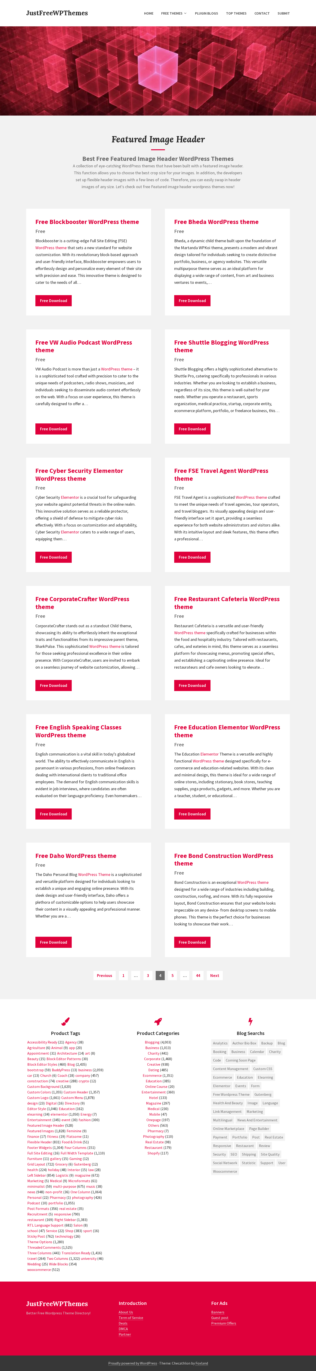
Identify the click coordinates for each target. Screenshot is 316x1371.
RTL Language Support (45, 1225)
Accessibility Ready (42, 1042)
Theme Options (39, 1241)
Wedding (34, 1264)
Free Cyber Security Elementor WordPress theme (79, 474)
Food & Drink (72, 1142)
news (31, 1192)
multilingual (222, 1120)
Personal (34, 1197)
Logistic (62, 1175)
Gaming (75, 1158)
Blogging (152, 1042)
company (82, 1075)
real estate (68, 1208)
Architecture (67, 1053)
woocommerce (39, 1269)
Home (148, 13)
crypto (84, 1081)
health (32, 1169)
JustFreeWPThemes (57, 13)
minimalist (36, 1186)
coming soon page (241, 1060)
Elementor (70, 497)
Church (45, 1075)
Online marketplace (228, 1128)
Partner (125, 1334)
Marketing (35, 1180)
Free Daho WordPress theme (75, 855)
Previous (104, 975)
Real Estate (154, 1142)
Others (153, 1125)
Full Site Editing (40, 1153)
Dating (153, 1070)
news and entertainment (257, 1120)
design (32, 1103)
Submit (284, 13)
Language (270, 1103)
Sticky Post (36, 1236)
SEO (234, 1154)
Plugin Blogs (206, 13)
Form (255, 1085)
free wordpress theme (231, 1094)
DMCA (123, 1328)
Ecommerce (152, 1075)
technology (64, 1236)
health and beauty (228, 1103)
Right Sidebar (65, 1219)
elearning (35, 1114)
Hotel (153, 1097)
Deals (123, 1323)
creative (62, 1081)
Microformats (79, 1180)
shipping (249, 1154)
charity (275, 1051)
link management (227, 1111)
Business (152, 1047)
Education (67, 1108)
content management (230, 1068)
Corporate (152, 1058)
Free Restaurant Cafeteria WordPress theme (227, 603)
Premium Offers (223, 1323)
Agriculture (36, 1047)
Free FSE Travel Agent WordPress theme (221, 474)
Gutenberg (82, 1164)
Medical (56, 1180)
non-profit (53, 1192)
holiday (53, 1169)
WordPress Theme (94, 874)
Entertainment (39, 1119)
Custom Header (76, 1092)
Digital (51, 1103)
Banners (217, 1312)
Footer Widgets (39, 1147)
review (264, 1145)
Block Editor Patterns (63, 1058)
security (219, 1154)
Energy (86, 1114)
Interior (74, 1169)
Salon (78, 1225)
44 (200, 975)
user (281, 1162)
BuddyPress (61, 1070)
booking (219, 1051)
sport (87, 1230)
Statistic (249, 1162)
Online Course (156, 1086)
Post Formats (38, 1208)
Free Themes (172, 13)
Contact (262, 13)
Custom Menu (72, 1097)
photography (82, 1197)
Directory (72, 1103)
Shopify (154, 1153)
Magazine (153, 1103)
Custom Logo (38, 1097)
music (90, 1186)
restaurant (35, 1219)
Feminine (74, 1131)
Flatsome (74, 1136)
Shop (69, 1230)
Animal (57, 1047)
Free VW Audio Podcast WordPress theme (83, 346)
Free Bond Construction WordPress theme (223, 859)
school (32, 1230)
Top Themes (236, 13)
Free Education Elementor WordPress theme (227, 731)
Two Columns (57, 1258)
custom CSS (262, 1068)
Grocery (61, 1164)
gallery (55, 1158)
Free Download (53, 300)
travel (32, 1258)
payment (220, 1137)
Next (214, 975)
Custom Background (43, 1086)
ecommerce (222, 1077)
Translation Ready (76, 1253)
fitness (52, 1136)
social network (225, 1162)
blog (281, 1043)
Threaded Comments (44, 1247)
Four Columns (76, 1147)
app (72, 1047)
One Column (80, 1192)
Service (51, 1230)
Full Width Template (77, 1153)
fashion (85, 1119)
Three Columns (39, 1253)
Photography (153, 1136)
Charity (153, 1053)
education (245, 1077)
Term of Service (131, 1317)
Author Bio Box (244, 1043)
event (66, 1119)
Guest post (220, 1317)
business (85, 1070)
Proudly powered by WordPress (132, 1363)
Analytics (220, 1043)
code (217, 1060)
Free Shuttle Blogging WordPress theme (221, 346)
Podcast (33, 1203)
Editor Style (36, 1108)
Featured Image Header (45, 1125)
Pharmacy (58, 1197)
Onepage (153, 1119)
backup (267, 1043)
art (87, 1053)
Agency (71, 1042)
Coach (62, 1075)
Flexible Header (39, 1142)
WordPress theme (51, 247)
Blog (71, 1064)
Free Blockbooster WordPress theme (87, 221)
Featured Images (40, 1131)
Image (253, 1103)
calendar (257, 1051)
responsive (62, 1214)
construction (37, 1081)
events (240, 1085)
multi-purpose (64, 1186)
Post (256, 1137)
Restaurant (154, 1147)
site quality (270, 1154)
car (29, 1075)
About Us (126, 1312)
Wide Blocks (58, 1264)
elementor (59, 1114)
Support (266, 1162)
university (88, 1258)
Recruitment (37, 1214)
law (91, 1169)
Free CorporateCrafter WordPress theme (82, 603)
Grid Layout (36, 1164)
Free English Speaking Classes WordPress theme (78, 731)
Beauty (32, 1058)
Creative (153, 1064)
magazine (82, 1175)
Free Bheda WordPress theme (216, 221)
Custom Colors (39, 1092)
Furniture (34, 1158)
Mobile (154, 1114)
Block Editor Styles (42, 1064)
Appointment (38, 1053)
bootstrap (35, 1070)
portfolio (55, 1203)
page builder (259, 1128)
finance (33, 1136)
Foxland (201, 1363)
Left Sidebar (36, 1175)
